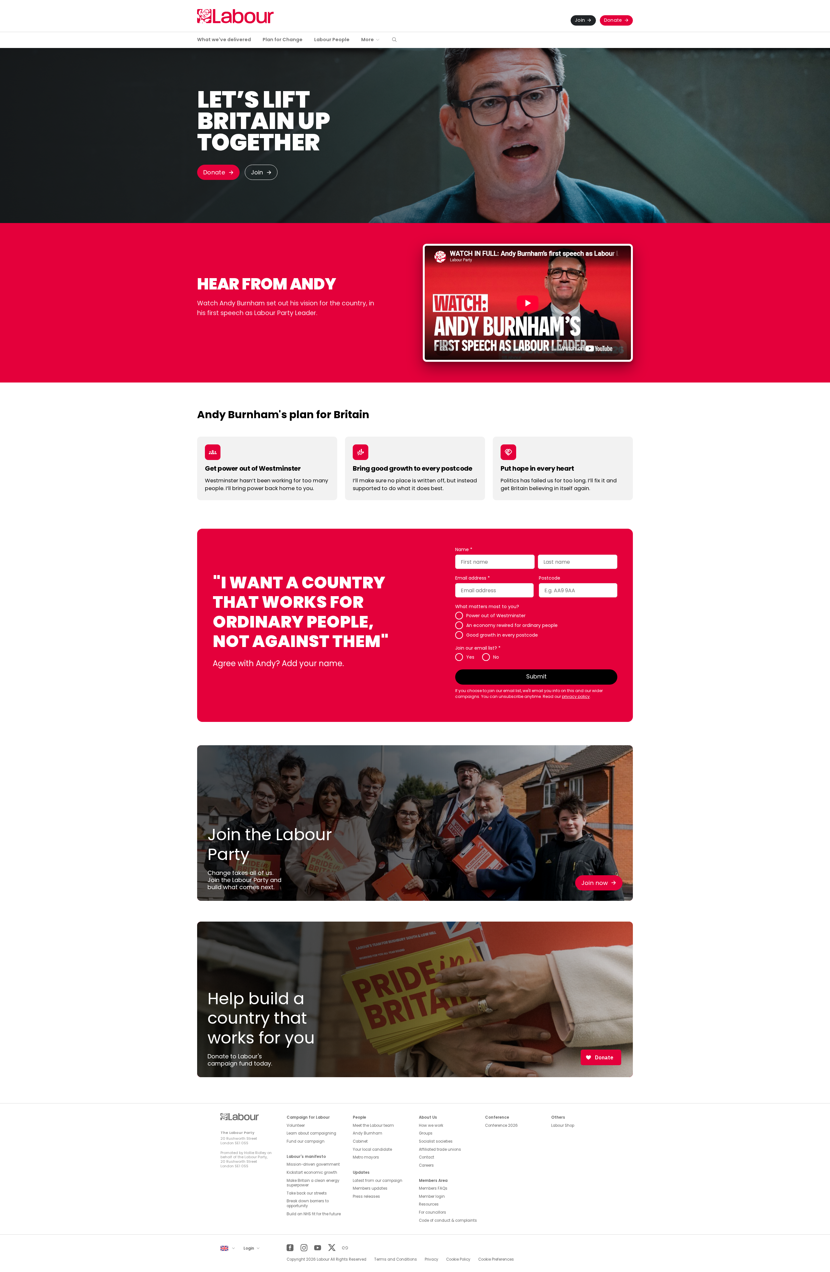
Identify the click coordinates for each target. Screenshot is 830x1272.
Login (249, 1248)
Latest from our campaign (377, 1180)
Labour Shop (562, 1125)
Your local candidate (372, 1149)
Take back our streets (307, 1193)
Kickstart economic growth (312, 1172)
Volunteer (296, 1125)
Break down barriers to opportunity (308, 1203)
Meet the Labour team (373, 1125)
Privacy (431, 1259)
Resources (429, 1204)
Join (580, 20)
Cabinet (360, 1141)
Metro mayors (366, 1157)
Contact (426, 1157)
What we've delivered (224, 39)
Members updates (370, 1188)
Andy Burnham (367, 1133)
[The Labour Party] (235, 16)
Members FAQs (433, 1188)
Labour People (332, 39)
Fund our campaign (306, 1141)
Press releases (366, 1196)
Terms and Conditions (395, 1259)
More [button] (367, 39)
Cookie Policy (458, 1259)
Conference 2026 (501, 1125)
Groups (426, 1133)
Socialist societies (436, 1141)
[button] (394, 40)
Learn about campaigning (311, 1133)
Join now (594, 883)
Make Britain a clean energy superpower (313, 1183)
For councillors (432, 1212)
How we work (431, 1125)
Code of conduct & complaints (448, 1220)
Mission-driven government (313, 1164)
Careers (426, 1165)
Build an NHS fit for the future (314, 1214)
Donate (613, 20)
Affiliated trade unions (440, 1149)
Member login (432, 1196)
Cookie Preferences (496, 1259)
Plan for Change (282, 39)
